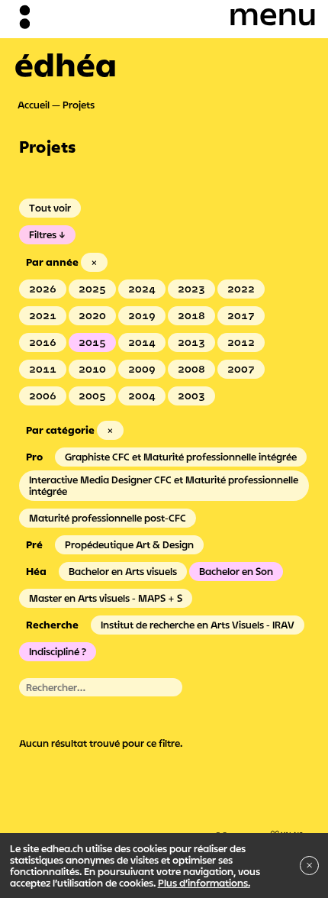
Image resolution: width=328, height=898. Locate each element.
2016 (42, 342)
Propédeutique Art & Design (129, 544)
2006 (42, 395)
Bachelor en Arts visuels (123, 571)
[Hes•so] (260, 830)
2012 (241, 342)
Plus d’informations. (204, 883)
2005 (92, 395)
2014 (142, 342)
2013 (191, 342)
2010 (92, 369)
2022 (241, 289)
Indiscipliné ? (57, 651)
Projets (79, 105)
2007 (241, 369)
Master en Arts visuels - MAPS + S (105, 598)
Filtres (42, 234)
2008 (191, 369)
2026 (42, 289)
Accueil (34, 105)
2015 (92, 342)
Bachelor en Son (236, 571)
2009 (142, 369)
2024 (142, 289)
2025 (92, 289)
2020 (92, 315)
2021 (42, 315)
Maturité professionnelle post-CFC (107, 518)
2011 (42, 369)
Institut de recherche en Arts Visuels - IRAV (197, 625)
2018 (191, 315)
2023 (191, 289)
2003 (191, 395)
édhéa (65, 64)
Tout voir (50, 208)
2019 (142, 315)
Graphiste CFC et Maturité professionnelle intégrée (181, 457)
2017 (241, 315)
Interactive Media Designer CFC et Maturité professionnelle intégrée (163, 485)
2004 (142, 395)
